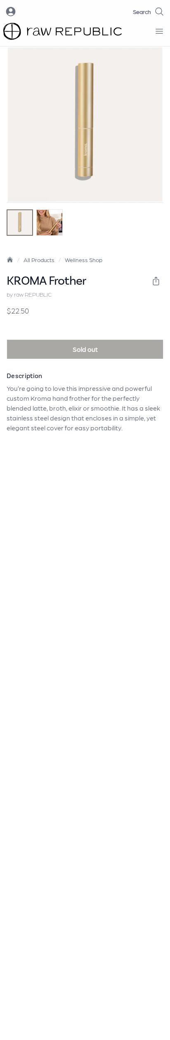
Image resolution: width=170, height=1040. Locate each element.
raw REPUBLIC (33, 294)
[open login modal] (10, 11)
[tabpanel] (85, 124)
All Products (39, 259)
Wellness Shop (83, 259)
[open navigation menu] (159, 31)
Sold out (85, 349)
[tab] (20, 222)
